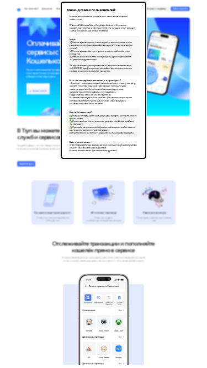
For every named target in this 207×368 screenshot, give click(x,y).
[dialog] (103, 80)
